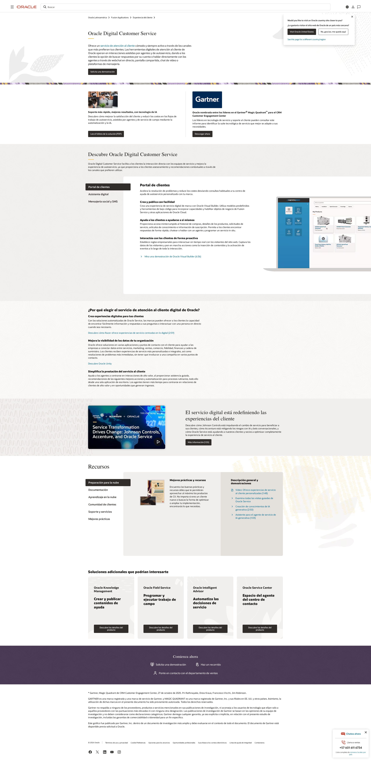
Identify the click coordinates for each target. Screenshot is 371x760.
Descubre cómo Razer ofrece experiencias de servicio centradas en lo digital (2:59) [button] (131, 332)
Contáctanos (259, 742)
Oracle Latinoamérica (97, 17)
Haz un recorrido (211, 664)
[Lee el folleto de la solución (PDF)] (133, 100)
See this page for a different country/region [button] (307, 39)
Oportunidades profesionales (184, 742)
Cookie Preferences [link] (138, 742)
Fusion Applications (120, 17)
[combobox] (185, 6)
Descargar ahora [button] (202, 133)
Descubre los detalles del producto (111, 628)
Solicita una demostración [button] (102, 71)
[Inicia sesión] (353, 7)
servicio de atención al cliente (117, 45)
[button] (12, 7)
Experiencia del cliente (142, 17)
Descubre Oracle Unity (100, 363)
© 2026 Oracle (93, 742)
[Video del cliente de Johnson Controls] (126, 427)
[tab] (108, 187)
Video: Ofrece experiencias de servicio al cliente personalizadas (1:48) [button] (255, 491)
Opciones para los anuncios (159, 742)
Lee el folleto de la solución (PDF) (106, 133)
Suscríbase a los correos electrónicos (212, 742)
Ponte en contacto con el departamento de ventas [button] (188, 673)
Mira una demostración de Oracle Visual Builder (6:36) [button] (173, 256)
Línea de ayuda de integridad (241, 742)
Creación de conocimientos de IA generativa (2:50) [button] (252, 508)
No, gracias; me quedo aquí (333, 31)
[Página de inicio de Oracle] (26, 7)
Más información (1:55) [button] (198, 442)
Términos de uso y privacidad (116, 742)
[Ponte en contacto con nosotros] (359, 7)
